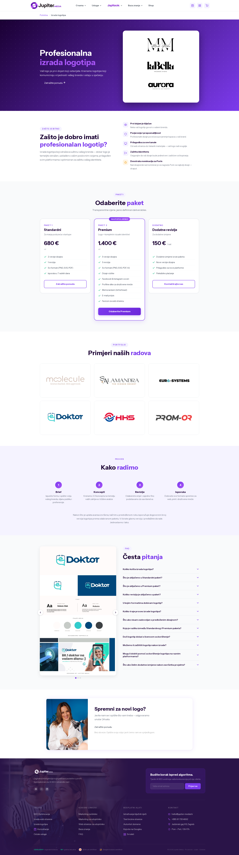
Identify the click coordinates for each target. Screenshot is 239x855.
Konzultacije (43, 829)
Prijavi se (192, 786)
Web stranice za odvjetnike (92, 824)
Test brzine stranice (132, 819)
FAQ (81, 834)
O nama (80, 5)
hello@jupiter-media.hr (182, 814)
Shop (151, 5)
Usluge (95, 5)
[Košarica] (207, 5)
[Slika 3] (80, 677)
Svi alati (130, 834)
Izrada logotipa (41, 824)
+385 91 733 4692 (180, 819)
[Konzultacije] (192, 5)
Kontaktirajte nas (173, 284)
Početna (44, 15)
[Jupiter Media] (63, 771)
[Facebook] (36, 789)
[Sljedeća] (115, 612)
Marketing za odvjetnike (90, 819)
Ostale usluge (40, 834)
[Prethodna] (40, 612)
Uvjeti (196, 849)
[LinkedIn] (47, 789)
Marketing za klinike (88, 814)
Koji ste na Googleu (132, 829)
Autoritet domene (132, 824)
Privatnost (189, 849)
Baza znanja (134, 5)
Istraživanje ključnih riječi (134, 814)
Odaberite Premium (119, 311)
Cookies (202, 849)
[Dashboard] (199, 5)
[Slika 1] (75, 678)
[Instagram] (41, 789)
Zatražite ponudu (53, 83)
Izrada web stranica (43, 819)
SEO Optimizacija (42, 814)
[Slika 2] (78, 677)
